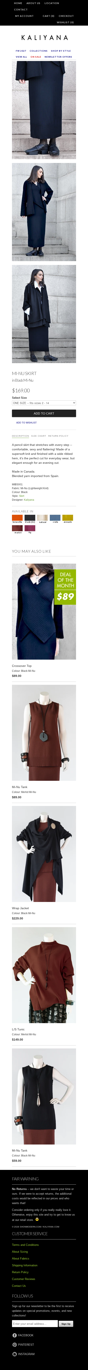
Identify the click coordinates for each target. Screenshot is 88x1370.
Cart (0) (48, 16)
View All (21, 56)
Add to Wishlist (26, 422)
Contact (21, 9)
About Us (33, 3)
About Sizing (20, 1251)
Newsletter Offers (58, 56)
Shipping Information (24, 1265)
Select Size (19, 397)
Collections (39, 50)
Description (20, 436)
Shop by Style (61, 50)
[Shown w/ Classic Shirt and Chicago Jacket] (44, 315)
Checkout (66, 16)
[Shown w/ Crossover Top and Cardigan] (44, 111)
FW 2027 (21, 50)
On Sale (36, 56)
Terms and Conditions (25, 1244)
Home (18, 3)
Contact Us (19, 1285)
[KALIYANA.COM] (44, 38)
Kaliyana (29, 499)
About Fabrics (20, 1258)
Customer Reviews (23, 1279)
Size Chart (38, 436)
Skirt (21, 495)
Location (52, 3)
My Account (24, 16)
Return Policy (58, 436)
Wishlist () (65, 22)
